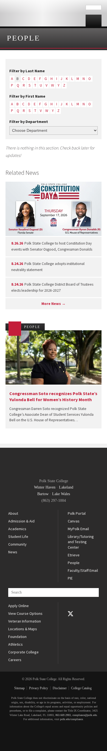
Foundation (17, 636)
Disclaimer (60, 688)
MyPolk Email (78, 528)
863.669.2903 (63, 715)
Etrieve (74, 554)
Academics (17, 528)
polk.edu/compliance (71, 719)
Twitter (70, 614)
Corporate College (23, 652)
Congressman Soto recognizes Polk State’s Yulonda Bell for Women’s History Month (53, 396)
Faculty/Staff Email (83, 570)
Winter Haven (44, 487)
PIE (70, 578)
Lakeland (66, 487)
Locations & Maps (22, 628)
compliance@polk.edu (84, 715)
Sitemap (19, 688)
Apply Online (18, 605)
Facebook (70, 606)
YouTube (70, 621)
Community (17, 544)
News (12, 551)
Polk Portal (77, 513)
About (13, 513)
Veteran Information (24, 621)
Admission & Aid (21, 521)
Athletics (15, 644)
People (23, 38)
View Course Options (25, 613)
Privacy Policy (38, 688)
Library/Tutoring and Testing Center (81, 542)
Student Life (18, 536)
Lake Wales (61, 494)
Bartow (43, 494)
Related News (22, 172)
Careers (14, 659)
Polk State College (43, 13)
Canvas (74, 521)
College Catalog (81, 688)
